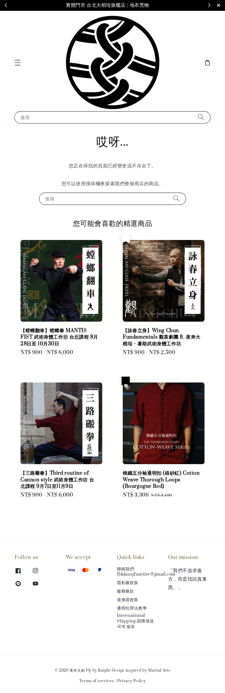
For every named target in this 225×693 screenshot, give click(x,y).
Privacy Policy (131, 681)
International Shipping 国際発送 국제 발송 (135, 621)
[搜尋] (201, 117)
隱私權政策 (127, 583)
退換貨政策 (127, 600)
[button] (17, 62)
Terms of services (96, 681)
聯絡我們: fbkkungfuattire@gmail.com (146, 572)
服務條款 (125, 591)
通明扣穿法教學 (132, 608)
